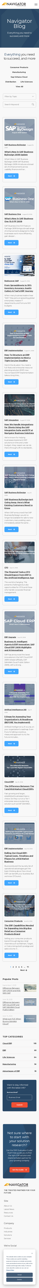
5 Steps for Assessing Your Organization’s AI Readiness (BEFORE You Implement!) (18, 720)
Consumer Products (13, 921)
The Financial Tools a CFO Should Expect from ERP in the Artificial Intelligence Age (19, 575)
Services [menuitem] (7, 1238)
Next (22, 970)
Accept (20, 1275)
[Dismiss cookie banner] (32, 1253)
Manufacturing (9, 1064)
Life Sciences (9, 1057)
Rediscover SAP (11, 281)
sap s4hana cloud (19, 77)
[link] (14, 4)
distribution (10, 82)
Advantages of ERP (11, 1071)
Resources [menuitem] (8, 1213)
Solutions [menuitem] (8, 1235)
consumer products (19, 67)
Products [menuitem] (8, 1228)
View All (19, 87)
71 (28, 967)
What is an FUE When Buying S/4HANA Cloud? (12, 1021)
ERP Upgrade (10, 637)
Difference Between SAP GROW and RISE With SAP (12, 990)
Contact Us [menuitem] (8, 1216)
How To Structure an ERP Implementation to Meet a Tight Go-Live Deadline (17, 358)
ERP (4, 1050)
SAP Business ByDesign (15, 145)
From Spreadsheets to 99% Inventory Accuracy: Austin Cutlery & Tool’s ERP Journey (18, 288)
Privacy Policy (10, 1270)
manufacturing (19, 72)
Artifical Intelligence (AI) (15, 710)
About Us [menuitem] (8, 1206)
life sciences (27, 82)
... (24, 967)
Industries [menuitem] (8, 1232)
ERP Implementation (13, 350)
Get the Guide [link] (18, 1170)
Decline (19, 1279)
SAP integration (11, 420)
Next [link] (10, 176)
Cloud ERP (9, 782)
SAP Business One (12, 214)
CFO (6, 568)
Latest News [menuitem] (9, 1209)
